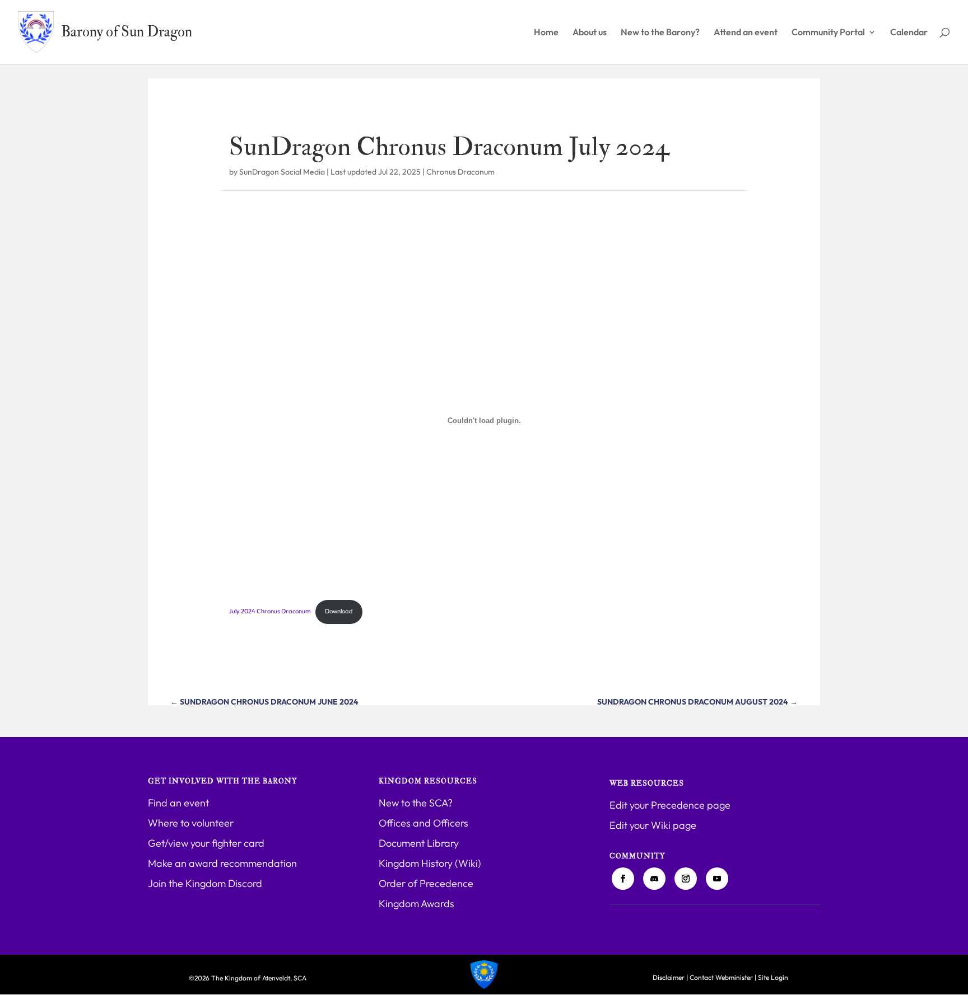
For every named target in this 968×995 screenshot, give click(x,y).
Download (339, 611)
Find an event (178, 802)
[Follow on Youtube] (717, 878)
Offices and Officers (423, 822)
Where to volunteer (191, 822)
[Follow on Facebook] (623, 878)
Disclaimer (669, 977)
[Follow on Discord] (654, 878)
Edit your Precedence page (669, 805)
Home (546, 32)
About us (590, 32)
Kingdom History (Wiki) (430, 863)
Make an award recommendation (222, 863)
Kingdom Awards (416, 903)
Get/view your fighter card (206, 843)
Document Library (419, 843)
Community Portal (828, 32)
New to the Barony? (660, 32)
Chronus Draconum (460, 172)
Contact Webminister (721, 977)
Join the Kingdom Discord (205, 883)
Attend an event (746, 32)
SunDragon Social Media (282, 172)
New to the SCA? (416, 802)
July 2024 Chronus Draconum (270, 611)
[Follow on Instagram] (685, 878)
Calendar (909, 32)
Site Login (773, 977)
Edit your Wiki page (652, 825)
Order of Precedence (426, 883)
